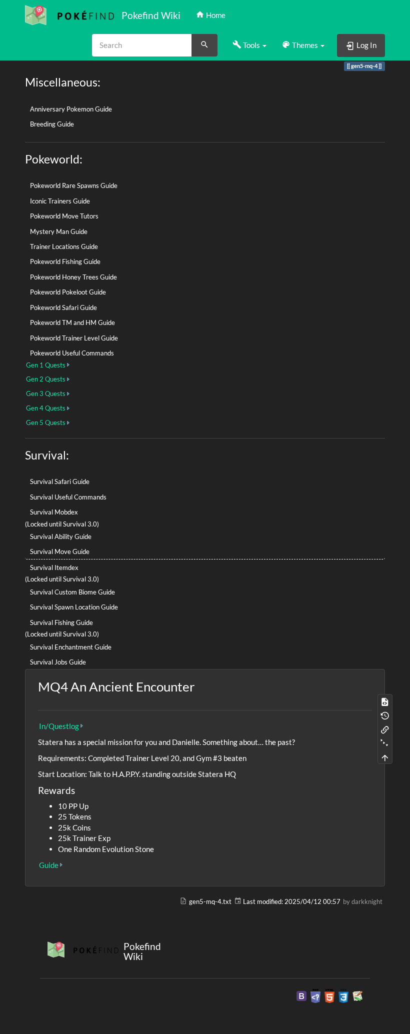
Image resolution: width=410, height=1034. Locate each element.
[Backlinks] (385, 729)
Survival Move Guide (60, 552)
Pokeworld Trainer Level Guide (74, 338)
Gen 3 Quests (46, 394)
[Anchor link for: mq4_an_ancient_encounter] (201, 686)
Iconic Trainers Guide (60, 201)
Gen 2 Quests (46, 379)
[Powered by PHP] (315, 995)
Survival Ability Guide (61, 536)
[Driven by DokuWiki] (357, 995)
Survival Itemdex (54, 568)
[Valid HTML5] (329, 995)
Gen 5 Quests (46, 422)
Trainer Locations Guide (64, 246)
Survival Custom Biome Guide (72, 592)
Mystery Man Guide (59, 232)
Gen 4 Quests (46, 408)
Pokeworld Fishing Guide (65, 262)
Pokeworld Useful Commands (72, 353)
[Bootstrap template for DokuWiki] (301, 995)
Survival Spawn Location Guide (74, 607)
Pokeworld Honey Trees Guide (73, 277)
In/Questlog (59, 726)
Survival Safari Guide (60, 482)
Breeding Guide (52, 124)
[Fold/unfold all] (385, 743)
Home (215, 15)
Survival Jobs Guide (58, 662)
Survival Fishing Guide (61, 622)
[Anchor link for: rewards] (79, 789)
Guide (48, 865)
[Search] (205, 45)
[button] (249, 45)
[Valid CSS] (343, 995)
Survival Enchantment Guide (71, 647)
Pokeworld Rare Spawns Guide (74, 186)
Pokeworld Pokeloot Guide (68, 292)
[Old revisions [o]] (385, 715)
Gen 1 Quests (46, 365)
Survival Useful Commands (68, 497)
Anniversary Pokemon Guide (71, 109)
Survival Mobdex (54, 512)
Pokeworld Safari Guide (63, 308)
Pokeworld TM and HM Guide (72, 322)
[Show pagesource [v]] (385, 701)
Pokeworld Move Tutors (64, 216)
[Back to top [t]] (385, 757)
